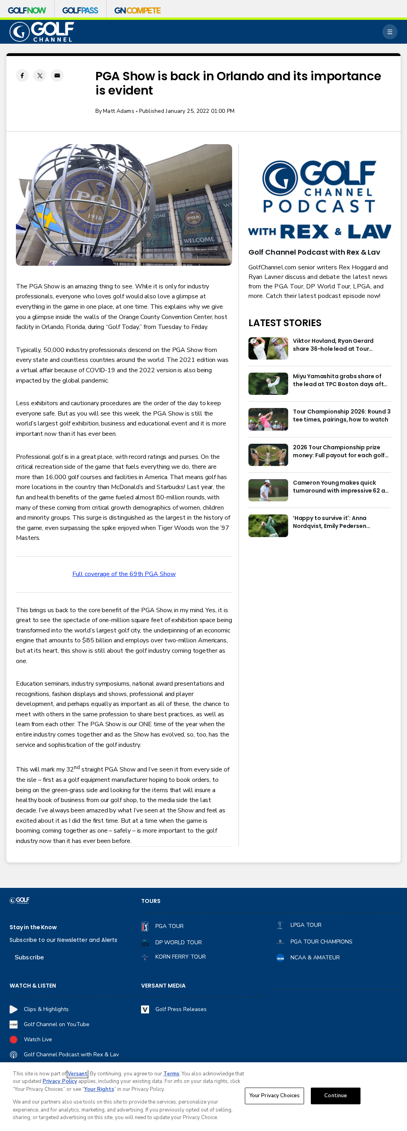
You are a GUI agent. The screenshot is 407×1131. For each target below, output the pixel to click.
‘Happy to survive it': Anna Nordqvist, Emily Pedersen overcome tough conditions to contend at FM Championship (337, 522)
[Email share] (57, 75)
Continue (335, 1095)
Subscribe (29, 957)
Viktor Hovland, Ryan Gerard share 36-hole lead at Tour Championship (333, 345)
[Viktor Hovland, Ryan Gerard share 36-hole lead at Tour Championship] (268, 348)
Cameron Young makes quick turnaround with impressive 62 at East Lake (340, 487)
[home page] (42, 32)
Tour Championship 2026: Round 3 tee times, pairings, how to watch (341, 415)
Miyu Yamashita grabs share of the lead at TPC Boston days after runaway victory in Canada (341, 381)
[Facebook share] (22, 75)
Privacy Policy (60, 1081)
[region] (203, 1096)
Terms (171, 1073)
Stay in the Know (33, 927)
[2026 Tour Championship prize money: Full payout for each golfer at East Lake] (268, 455)
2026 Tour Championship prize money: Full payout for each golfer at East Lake (342, 452)
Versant (77, 1073)
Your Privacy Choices (274, 1095)
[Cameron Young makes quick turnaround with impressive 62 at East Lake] (268, 490)
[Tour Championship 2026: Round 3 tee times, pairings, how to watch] (268, 419)
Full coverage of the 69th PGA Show (123, 574)
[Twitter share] (39, 75)
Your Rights (99, 1089)
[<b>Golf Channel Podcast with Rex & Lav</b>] (319, 200)
